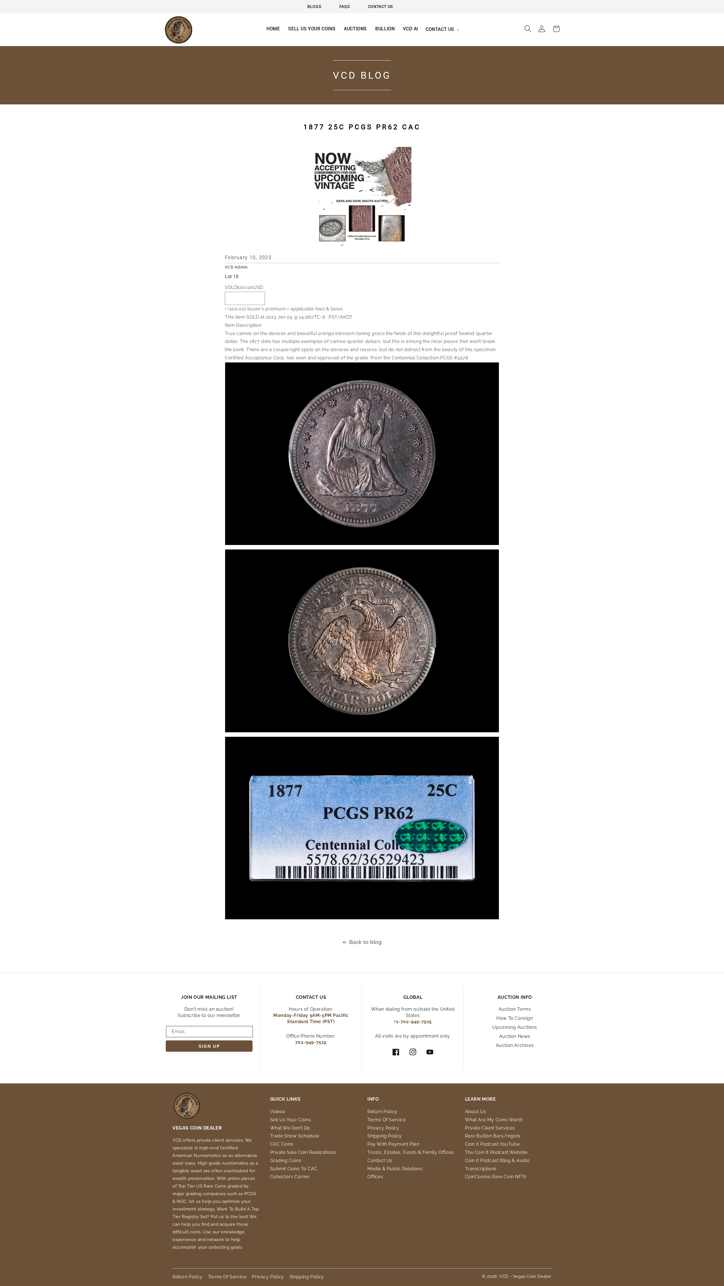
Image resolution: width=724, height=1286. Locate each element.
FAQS (344, 6)
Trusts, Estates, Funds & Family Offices (410, 1152)
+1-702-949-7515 (413, 1021)
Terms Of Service (386, 1119)
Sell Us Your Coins (290, 1119)
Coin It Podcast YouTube (492, 1144)
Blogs (314, 6)
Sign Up (209, 1046)
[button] (442, 29)
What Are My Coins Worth (494, 1119)
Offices (375, 1176)
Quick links (285, 1099)
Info (373, 1099)
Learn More (480, 1099)
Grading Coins (285, 1160)
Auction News (514, 1036)
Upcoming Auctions (514, 1027)
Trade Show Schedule (294, 1136)
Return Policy (382, 1111)
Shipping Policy (384, 1136)
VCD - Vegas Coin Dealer (525, 1276)
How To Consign (514, 1018)
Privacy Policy (383, 1128)
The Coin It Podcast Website (496, 1152)
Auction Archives (515, 1045)
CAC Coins (282, 1144)
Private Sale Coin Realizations (303, 1152)
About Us (475, 1111)
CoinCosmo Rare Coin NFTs (495, 1176)
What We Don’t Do (290, 1128)
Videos (278, 1111)
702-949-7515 (311, 1042)
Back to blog (365, 942)
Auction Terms (515, 1009)
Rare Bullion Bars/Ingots (493, 1136)
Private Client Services (490, 1128)
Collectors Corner (290, 1176)
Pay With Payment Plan (393, 1144)
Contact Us (380, 6)
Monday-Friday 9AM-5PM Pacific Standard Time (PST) (310, 1018)
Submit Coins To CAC (294, 1168)
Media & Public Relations (395, 1168)
